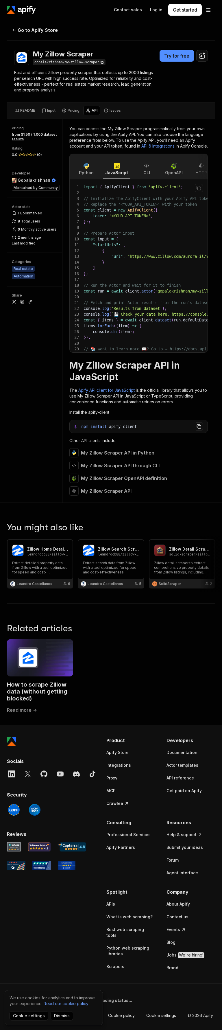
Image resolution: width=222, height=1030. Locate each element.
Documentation (181, 752)
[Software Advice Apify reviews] (39, 846)
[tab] (25, 110)
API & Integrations (158, 146)
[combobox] (202, 56)
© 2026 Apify (200, 1015)
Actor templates (182, 765)
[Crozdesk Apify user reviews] (66, 865)
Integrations (118, 765)
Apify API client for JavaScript (106, 390)
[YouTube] (60, 774)
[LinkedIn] (11, 774)
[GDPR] (14, 810)
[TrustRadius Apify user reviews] (41, 865)
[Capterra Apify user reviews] (72, 846)
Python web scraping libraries (127, 951)
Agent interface (182, 872)
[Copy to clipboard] (199, 188)
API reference (180, 777)
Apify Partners (120, 847)
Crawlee (114, 803)
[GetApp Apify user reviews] (14, 846)
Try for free (176, 56)
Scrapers (115, 966)
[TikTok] (92, 774)
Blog (170, 942)
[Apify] (21, 10)
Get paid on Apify (184, 790)
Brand (172, 967)
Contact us (177, 916)
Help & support (181, 834)
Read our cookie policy (66, 1003)
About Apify (178, 904)
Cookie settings (161, 1015)
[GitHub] (44, 774)
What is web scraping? (129, 916)
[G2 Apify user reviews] (16, 865)
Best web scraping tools (125, 932)
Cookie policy (121, 1015)
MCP (111, 790)
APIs (110, 904)
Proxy (111, 777)
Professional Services (128, 834)
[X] (27, 774)
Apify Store (117, 752)
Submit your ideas (184, 847)
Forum (172, 860)
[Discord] (76, 774)
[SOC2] (35, 810)
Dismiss (62, 1015)
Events (173, 929)
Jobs (184, 954)
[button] (130, 740)
